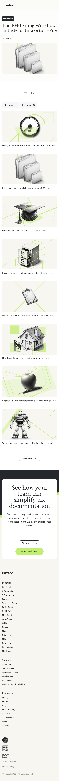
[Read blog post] (29, 58)
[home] (10, 5)
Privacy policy (8, 767)
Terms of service (9, 762)
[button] (50, 5)
